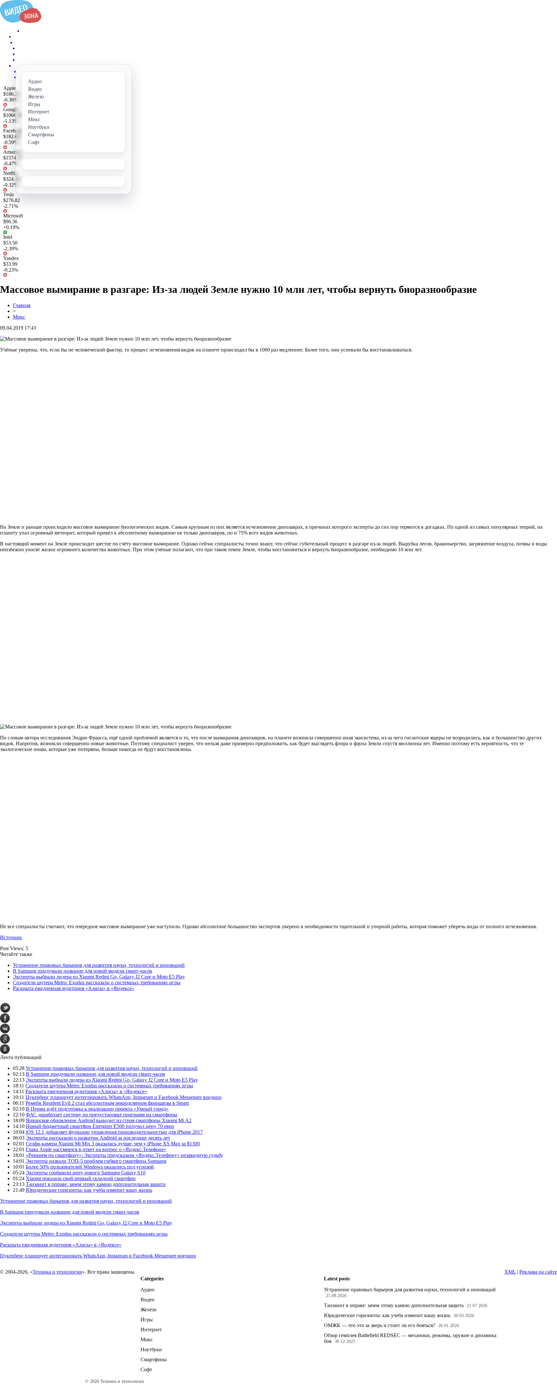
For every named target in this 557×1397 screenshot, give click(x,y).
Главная (21, 305)
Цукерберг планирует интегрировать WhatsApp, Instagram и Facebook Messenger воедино (123, 1097)
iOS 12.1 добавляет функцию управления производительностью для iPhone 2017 (114, 1132)
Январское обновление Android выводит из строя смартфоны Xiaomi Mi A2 (108, 1120)
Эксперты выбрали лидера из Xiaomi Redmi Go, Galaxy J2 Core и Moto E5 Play (99, 976)
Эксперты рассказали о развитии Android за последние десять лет (98, 1138)
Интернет (151, 1329)
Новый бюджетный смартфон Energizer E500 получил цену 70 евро (100, 1126)
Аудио (147, 1289)
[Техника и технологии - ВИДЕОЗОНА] (20, 21)
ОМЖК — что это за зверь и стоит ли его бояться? (379, 1325)
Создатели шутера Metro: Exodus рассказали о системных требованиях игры (97, 982)
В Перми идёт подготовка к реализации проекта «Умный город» (97, 1109)
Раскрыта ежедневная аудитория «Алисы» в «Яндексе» (73, 988)
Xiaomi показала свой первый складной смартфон (81, 1178)
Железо (148, 1309)
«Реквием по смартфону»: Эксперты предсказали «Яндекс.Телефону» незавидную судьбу (124, 1155)
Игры (147, 1319)
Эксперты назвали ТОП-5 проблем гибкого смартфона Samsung (96, 1161)
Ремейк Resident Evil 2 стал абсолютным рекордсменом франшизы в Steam (107, 1103)
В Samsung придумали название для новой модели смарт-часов (82, 971)
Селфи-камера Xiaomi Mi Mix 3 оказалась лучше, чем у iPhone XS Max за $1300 (113, 1143)
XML (510, 1272)
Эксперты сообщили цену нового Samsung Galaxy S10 (85, 1172)
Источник (11, 937)
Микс (19, 317)
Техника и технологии (57, 1272)
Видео (147, 1299)
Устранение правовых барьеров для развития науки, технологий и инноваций (99, 965)
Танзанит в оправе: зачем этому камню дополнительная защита (95, 1184)
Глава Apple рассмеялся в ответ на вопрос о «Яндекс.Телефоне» (96, 1149)
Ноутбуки (151, 1349)
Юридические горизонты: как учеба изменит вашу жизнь (89, 1190)
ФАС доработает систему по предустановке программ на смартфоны (101, 1114)
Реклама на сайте (538, 1272)
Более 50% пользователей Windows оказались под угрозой (90, 1167)
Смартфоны (154, 1359)
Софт (146, 1369)
